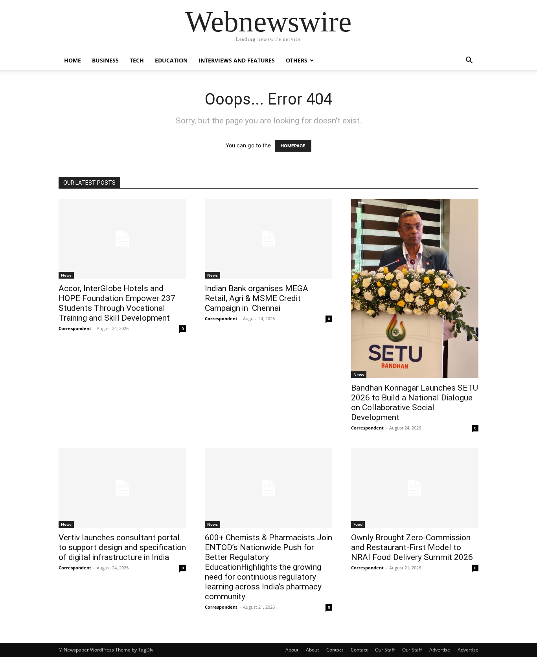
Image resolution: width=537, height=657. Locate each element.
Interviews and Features (237, 60)
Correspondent (75, 328)
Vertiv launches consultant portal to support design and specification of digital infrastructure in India (122, 547)
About (291, 649)
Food (357, 524)
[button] (469, 61)
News (66, 275)
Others (296, 60)
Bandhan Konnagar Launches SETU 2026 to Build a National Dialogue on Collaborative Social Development (414, 402)
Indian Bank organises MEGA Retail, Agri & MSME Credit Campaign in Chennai (256, 298)
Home (72, 60)
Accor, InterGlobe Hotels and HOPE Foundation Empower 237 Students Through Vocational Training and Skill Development (117, 303)
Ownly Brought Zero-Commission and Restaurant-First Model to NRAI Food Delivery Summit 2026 (412, 547)
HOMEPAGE (293, 146)
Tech (137, 60)
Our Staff (385, 649)
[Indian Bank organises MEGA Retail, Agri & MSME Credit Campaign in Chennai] (268, 239)
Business (105, 60)
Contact (334, 649)
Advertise (439, 649)
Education (171, 60)
